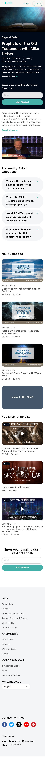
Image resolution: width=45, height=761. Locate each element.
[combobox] (16, 686)
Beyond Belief (10, 37)
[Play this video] (22, 433)
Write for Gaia (9, 649)
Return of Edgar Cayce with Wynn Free (21, 374)
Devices (6, 608)
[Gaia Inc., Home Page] (9, 3)
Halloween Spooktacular (16, 487)
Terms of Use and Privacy (15, 618)
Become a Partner (11, 675)
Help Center (8, 639)
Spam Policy (8, 623)
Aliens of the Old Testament (18, 451)
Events (5, 653)
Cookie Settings (10, 627)
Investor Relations (11, 666)
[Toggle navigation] (3, 3)
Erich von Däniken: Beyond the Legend (21, 448)
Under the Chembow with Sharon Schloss (21, 289)
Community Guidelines (13, 613)
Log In (38, 3)
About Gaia (7, 604)
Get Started (22, 102)
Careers (6, 644)
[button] (22, 184)
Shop (4, 670)
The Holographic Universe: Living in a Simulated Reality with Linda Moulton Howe (22, 529)
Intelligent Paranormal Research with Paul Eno (20, 332)
